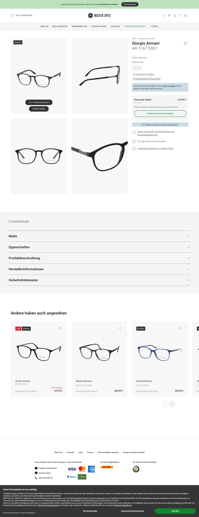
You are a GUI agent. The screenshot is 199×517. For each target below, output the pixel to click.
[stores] (169, 15)
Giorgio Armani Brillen (147, 38)
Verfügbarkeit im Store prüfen (148, 79)
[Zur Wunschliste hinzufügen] (185, 43)
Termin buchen (130, 4)
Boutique (115, 26)
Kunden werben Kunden (134, 452)
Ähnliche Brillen (38, 109)
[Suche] (164, 15)
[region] (99, 362)
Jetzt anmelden (168, 86)
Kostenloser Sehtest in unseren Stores (155, 148)
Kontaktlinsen (98, 26)
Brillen (44, 26)
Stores (154, 26)
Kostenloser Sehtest (135, 26)
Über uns (58, 452)
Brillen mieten (60, 26)
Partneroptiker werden (108, 452)
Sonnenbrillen (79, 26)
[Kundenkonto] (174, 15)
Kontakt (70, 452)
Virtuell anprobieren (41, 102)
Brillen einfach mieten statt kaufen (162, 124)
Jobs (80, 452)
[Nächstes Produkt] (172, 404)
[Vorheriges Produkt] (165, 404)
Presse (90, 452)
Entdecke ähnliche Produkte (160, 113)
